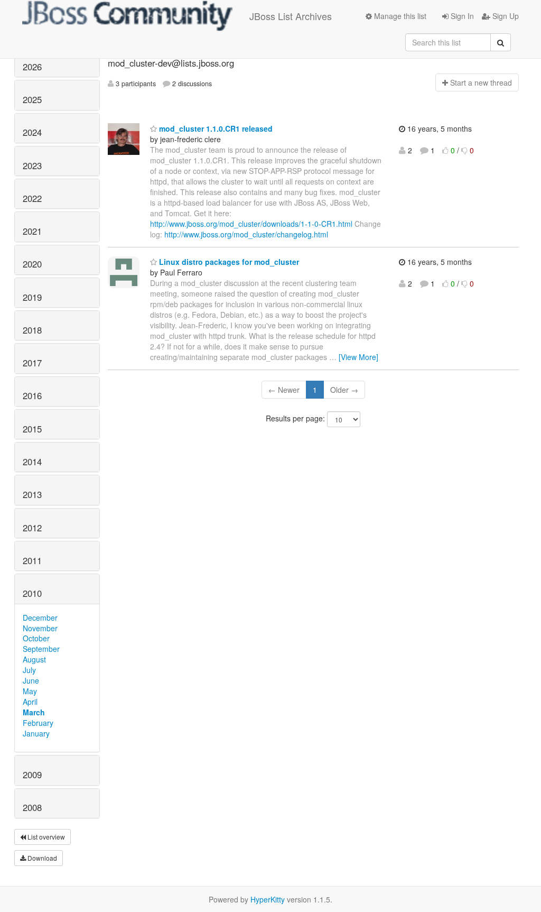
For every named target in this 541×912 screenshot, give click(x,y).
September (41, 648)
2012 (32, 527)
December (40, 617)
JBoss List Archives (290, 16)
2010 (32, 593)
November (40, 628)
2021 (32, 231)
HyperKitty (267, 899)
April (30, 701)
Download (41, 857)
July (29, 670)
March (34, 712)
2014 (32, 461)
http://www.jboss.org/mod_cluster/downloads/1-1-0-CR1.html (251, 223)
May (30, 691)
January (36, 733)
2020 (32, 263)
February (38, 722)
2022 (32, 198)
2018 (32, 330)
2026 (32, 66)
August (34, 659)
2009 (32, 774)
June (31, 680)
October (36, 638)
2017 (32, 362)
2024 (32, 132)
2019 (32, 297)
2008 (32, 807)
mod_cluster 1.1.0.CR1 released (215, 128)
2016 (32, 395)
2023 (32, 165)
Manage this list (399, 16)
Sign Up (504, 16)
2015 (32, 428)
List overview (45, 836)
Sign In (461, 16)
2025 (32, 99)
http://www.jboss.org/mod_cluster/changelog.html (246, 234)
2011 (32, 560)
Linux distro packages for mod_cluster (228, 261)
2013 (32, 494)
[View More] (358, 357)
